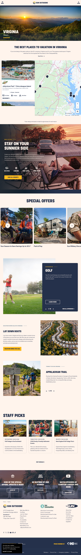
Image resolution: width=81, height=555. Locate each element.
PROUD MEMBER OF (59, 544)
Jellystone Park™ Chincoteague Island (16, 86)
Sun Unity (68, 512)
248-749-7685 (7, 516)
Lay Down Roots (12, 331)
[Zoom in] (77, 103)
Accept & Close (7, 551)
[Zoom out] (77, 107)
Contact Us (23, 522)
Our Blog (22, 512)
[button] (6, 98)
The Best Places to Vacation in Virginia (40, 47)
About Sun (68, 510)
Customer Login (44, 516)
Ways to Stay (8, 139)
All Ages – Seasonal (14, 92)
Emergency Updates (64, 552)
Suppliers (68, 521)
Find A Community (45, 512)
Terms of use (67, 115)
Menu (2, 3)
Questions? (6, 514)
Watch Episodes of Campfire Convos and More (68, 484)
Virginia (11, 33)
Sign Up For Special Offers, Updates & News (13, 483)
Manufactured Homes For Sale (48, 514)
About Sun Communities (46, 510)
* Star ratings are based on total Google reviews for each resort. (40, 121)
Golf (48, 270)
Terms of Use (53, 552)
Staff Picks (14, 415)
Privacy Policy (74, 552)
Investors (68, 514)
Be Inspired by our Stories (40, 483)
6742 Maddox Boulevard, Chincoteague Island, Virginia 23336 (15, 88)
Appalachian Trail (56, 372)
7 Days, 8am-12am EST (9, 518)
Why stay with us (24, 510)
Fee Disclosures (24, 523)
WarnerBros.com (24, 525)
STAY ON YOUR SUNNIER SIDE (16, 146)
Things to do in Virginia (53, 366)
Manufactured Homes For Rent (48, 518)
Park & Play (38, 246)
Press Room (23, 516)
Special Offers (40, 201)
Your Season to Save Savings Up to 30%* (15, 246)
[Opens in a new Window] (22, 544)
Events (22, 518)
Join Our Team (24, 514)
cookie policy (13, 548)
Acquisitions (69, 518)
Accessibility (23, 520)
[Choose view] (77, 111)
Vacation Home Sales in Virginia (13, 325)
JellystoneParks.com (25, 527)
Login (78, 3)
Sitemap (46, 552)
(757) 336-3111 (5, 89)
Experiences (49, 266)
